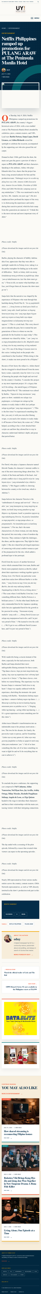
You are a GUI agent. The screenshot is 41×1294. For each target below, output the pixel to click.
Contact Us (21, 1291)
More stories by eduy (22, 954)
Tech (11, 1271)
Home (4, 28)
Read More (6, 1137)
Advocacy (5, 1274)
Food (36, 1271)
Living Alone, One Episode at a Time (19, 1232)
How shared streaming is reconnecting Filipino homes (18, 1132)
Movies (22, 1274)
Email (24, 914)
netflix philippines (15, 924)
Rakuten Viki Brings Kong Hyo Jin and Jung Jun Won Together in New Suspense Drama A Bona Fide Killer (20, 1182)
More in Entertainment (11, 1094)
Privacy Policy (5, 1291)
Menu (36, 18)
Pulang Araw (29, 924)
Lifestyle (5, 1271)
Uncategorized (28, 1271)
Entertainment (14, 28)
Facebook (9, 914)
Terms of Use (13, 1291)
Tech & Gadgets (14, 1274)
